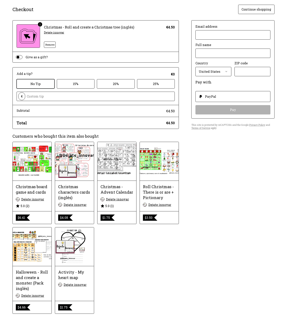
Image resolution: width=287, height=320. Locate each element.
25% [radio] (156, 84)
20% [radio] (116, 84)
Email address (206, 26)
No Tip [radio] (35, 84)
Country (201, 63)
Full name (203, 45)
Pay (233, 110)
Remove (49, 44)
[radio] (232, 96)
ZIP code (241, 63)
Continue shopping (256, 9)
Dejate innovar (54, 32)
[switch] (19, 57)
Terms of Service (200, 127)
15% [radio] (75, 84)
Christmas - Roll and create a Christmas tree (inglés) (89, 27)
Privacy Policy (257, 124)
